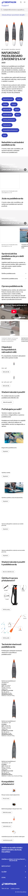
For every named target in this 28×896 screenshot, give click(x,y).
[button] (10, 183)
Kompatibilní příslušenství (10, 130)
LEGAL (4, 877)
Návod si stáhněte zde (8, 571)
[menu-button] (24, 2)
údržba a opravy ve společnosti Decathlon (13, 860)
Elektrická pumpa (7, 812)
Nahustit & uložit (7, 99)
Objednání (5, 451)
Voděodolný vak (7, 826)
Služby (4, 872)
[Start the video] (25, 169)
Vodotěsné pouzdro (8, 840)
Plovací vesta (6, 798)
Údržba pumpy (6, 609)
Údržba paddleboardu (8, 273)
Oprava (14, 104)
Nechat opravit (7, 114)
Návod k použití (7, 402)
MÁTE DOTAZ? (6, 866)
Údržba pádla (6, 638)
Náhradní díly (7, 109)
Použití (19, 99)
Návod (17, 109)
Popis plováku (7, 125)
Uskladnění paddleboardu (10, 278)
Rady (4, 135)
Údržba (5, 104)
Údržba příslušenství (9, 120)
